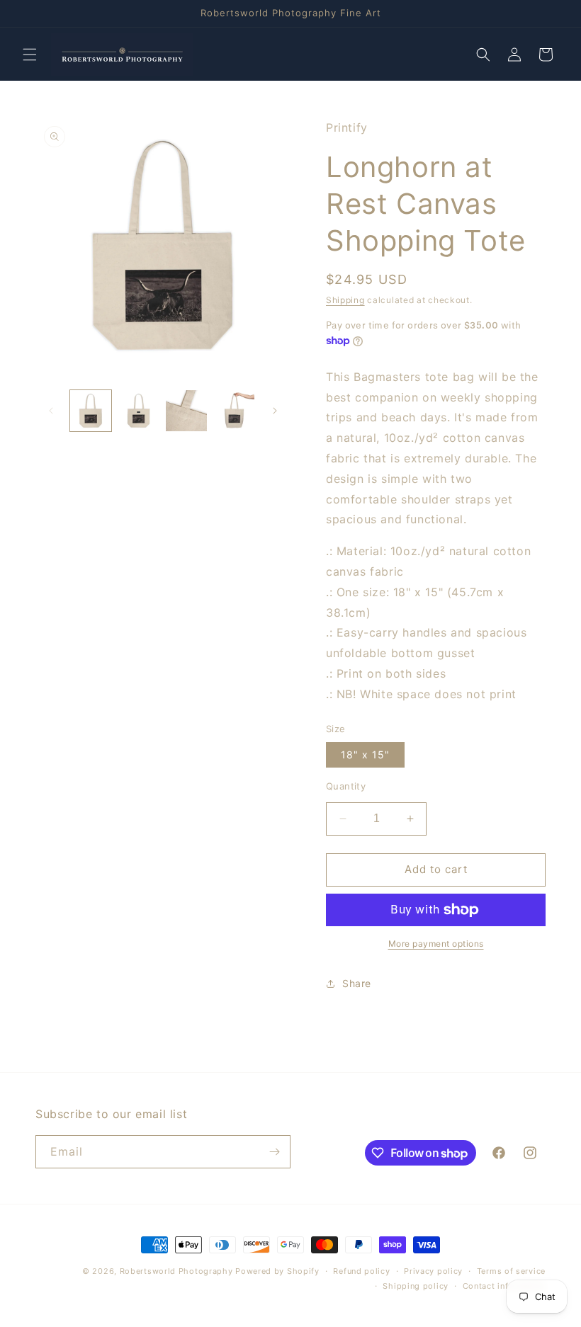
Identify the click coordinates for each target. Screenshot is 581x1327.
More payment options (436, 943)
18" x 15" (365, 754)
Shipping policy (416, 1286)
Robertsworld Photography (176, 1271)
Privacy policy (433, 1271)
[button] (29, 54)
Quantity (346, 786)
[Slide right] (274, 410)
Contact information (504, 1286)
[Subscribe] (274, 1151)
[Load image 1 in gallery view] (90, 410)
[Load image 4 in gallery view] (234, 410)
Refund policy (361, 1271)
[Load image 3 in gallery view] (186, 410)
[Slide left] (51, 410)
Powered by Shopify (277, 1271)
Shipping (345, 300)
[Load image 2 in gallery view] (138, 410)
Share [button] (356, 983)
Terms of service (511, 1271)
